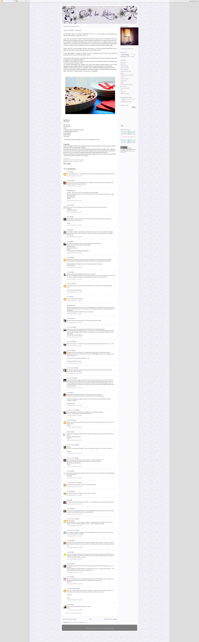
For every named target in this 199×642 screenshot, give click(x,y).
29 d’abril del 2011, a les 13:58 (74, 337)
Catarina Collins (71, 444)
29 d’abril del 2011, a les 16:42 (74, 387)
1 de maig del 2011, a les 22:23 (74, 547)
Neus (68, 205)
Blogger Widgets (128, 101)
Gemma (69, 563)
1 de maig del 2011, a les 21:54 (74, 536)
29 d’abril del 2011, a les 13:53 (74, 322)
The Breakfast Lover (72, 482)
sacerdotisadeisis (71, 588)
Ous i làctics (80, 161)
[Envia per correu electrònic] (64, 163)
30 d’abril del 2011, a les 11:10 (74, 478)
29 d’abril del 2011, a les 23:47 (74, 453)
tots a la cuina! (71, 458)
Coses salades (124, 69)
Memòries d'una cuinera (126, 84)
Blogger (111, 628)
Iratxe (68, 552)
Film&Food (93, 34)
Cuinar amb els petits (125, 71)
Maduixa (69, 350)
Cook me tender (71, 530)
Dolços (70, 161)
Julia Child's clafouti (72, 30)
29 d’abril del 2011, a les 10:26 (74, 212)
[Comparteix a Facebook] (68, 163)
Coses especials (124, 65)
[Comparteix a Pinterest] (70, 163)
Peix (121, 90)
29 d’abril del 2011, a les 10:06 (74, 175)
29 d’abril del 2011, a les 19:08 (74, 415)
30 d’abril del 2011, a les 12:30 (74, 486)
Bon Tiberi (69, 327)
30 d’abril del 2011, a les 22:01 (74, 504)
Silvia (68, 216)
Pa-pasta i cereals (124, 88)
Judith (68, 180)
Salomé (69, 540)
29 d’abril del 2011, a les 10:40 (74, 267)
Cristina (69, 491)
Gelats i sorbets (124, 78)
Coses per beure (124, 67)
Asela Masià (70, 378)
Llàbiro (122, 82)
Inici (90, 619)
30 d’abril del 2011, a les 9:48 (74, 466)
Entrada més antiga (110, 619)
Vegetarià (122, 91)
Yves (68, 171)
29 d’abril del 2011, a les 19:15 (74, 427)
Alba (68, 392)
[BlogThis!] (65, 163)
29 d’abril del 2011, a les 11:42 (74, 279)
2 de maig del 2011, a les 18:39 (74, 599)
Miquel (69, 431)
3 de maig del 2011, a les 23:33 (74, 610)
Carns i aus (123, 64)
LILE (68, 241)
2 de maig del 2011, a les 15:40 (74, 572)
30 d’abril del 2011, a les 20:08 (74, 495)
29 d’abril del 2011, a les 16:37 (74, 373)
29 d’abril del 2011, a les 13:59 (74, 345)
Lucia (68, 272)
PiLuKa (69, 318)
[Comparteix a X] (67, 163)
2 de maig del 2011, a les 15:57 (74, 583)
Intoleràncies (123, 80)
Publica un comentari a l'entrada (73, 613)
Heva (68, 296)
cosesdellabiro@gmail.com (127, 48)
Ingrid (68, 257)
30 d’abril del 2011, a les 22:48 (74, 514)
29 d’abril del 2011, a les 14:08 (74, 363)
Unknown (69, 283)
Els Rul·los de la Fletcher (126, 75)
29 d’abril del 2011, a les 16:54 (74, 405)
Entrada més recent (69, 619)
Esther (68, 471)
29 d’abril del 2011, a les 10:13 (74, 186)
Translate (132, 56)
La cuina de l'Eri (71, 518)
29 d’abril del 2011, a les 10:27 (74, 225)
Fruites (74, 161)
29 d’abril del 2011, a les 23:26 (74, 440)
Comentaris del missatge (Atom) (79, 622)
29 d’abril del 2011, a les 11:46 (74, 292)
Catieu (68, 576)
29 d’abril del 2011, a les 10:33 (74, 236)
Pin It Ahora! (66, 158)
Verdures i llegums (125, 93)
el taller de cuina (71, 410)
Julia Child (84, 35)
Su (67, 500)
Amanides (122, 62)
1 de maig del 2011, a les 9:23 (74, 525)
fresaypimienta (71, 367)
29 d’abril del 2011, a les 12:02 (74, 300)
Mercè (68, 604)
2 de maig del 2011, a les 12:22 (74, 559)
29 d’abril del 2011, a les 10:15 (74, 200)
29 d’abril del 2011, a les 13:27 (74, 313)
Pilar (68, 229)
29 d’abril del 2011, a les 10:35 (74, 252)
